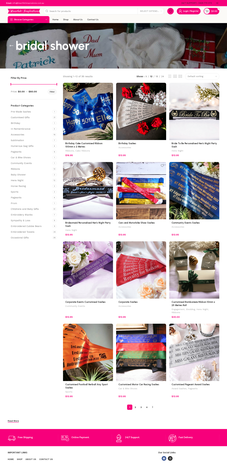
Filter (52, 92)
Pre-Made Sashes (21, 111)
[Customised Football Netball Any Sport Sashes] (88, 352)
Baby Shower (18, 174)
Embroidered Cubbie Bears (26, 226)
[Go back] (11, 46)
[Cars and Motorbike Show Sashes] (141, 190)
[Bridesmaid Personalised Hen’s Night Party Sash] (88, 190)
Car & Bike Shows (21, 157)
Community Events (21, 163)
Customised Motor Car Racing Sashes (138, 384)
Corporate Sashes (128, 302)
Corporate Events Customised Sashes (85, 302)
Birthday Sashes (127, 143)
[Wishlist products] (170, 11)
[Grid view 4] (180, 76)
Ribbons (15, 169)
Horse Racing (18, 186)
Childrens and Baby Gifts (25, 209)
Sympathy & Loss (20, 220)
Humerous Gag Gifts (22, 146)
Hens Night (17, 180)
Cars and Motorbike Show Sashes (136, 222)
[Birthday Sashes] (141, 111)
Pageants (16, 151)
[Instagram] (170, 458)
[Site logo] (24, 11)
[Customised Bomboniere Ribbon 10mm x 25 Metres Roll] (194, 270)
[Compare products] (217, 3)
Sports (14, 191)
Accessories (17, 134)
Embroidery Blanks (22, 214)
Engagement (178, 309)
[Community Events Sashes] (194, 190)
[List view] (169, 76)
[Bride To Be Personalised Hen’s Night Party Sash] (194, 111)
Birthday (15, 123)
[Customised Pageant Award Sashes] (194, 352)
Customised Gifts (20, 117)
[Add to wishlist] (109, 86)
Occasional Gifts (20, 237)
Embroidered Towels (22, 232)
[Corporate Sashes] (141, 270)
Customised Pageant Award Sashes (191, 384)
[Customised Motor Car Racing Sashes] (141, 352)
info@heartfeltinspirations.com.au (28, 3)
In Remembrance (20, 128)
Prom (14, 203)
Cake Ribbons (82, 150)
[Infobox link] (196, 3)
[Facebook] (164, 458)
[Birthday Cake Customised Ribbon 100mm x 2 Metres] (88, 111)
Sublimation (17, 140)
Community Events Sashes (186, 222)
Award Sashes (179, 388)
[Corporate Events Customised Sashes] (88, 270)
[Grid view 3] (175, 76)
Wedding (190, 309)
